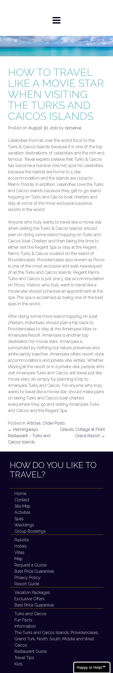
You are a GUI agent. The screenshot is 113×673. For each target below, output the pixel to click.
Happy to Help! (89, 667)
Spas (19, 518)
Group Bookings (30, 531)
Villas (19, 552)
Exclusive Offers (29, 598)
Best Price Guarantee (34, 571)
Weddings (24, 524)
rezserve (73, 127)
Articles (34, 423)
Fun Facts (23, 620)
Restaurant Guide (30, 651)
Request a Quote (30, 565)
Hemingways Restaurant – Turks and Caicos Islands (29, 435)
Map (18, 558)
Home (20, 493)
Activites (22, 512)
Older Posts (54, 423)
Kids (18, 663)
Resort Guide (26, 583)
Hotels (20, 546)
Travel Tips (24, 657)
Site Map (22, 506)
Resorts (21, 539)
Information (25, 626)
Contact (21, 499)
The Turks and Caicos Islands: (56, 639)
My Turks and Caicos (57, 8)
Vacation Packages (32, 592)
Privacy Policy (27, 577)
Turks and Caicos (30, 613)
